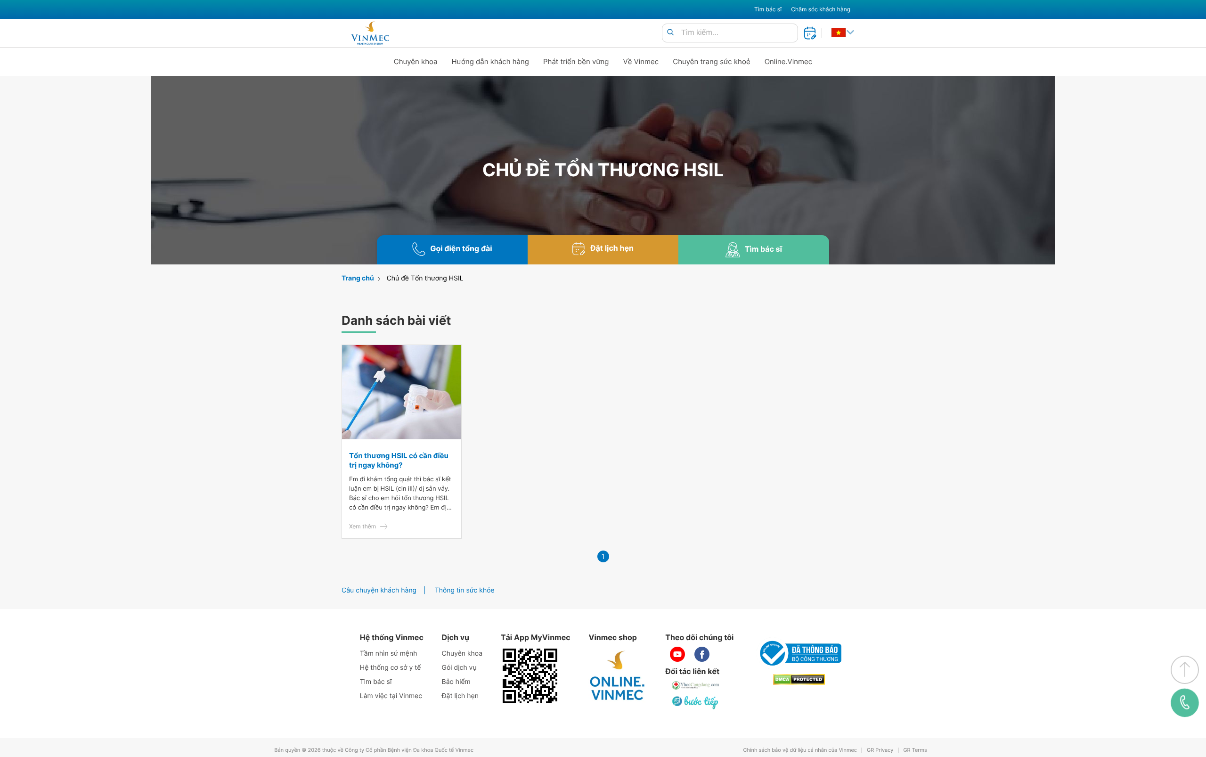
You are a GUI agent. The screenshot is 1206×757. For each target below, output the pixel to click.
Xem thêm (362, 526)
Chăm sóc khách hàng (820, 9)
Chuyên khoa (416, 61)
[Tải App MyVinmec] (530, 676)
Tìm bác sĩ (768, 9)
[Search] (670, 32)
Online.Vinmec (789, 61)
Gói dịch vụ (459, 668)
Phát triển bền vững (576, 61)
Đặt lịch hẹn (460, 696)
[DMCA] (799, 679)
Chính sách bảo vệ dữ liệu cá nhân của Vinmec (800, 750)
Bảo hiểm (456, 682)
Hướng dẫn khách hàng (491, 61)
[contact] (1185, 703)
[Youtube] (677, 654)
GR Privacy (880, 750)
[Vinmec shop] (617, 676)
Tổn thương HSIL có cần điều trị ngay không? (398, 460)
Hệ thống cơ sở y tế (390, 668)
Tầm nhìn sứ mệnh (388, 654)
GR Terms (915, 750)
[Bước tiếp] (696, 702)
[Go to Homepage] (370, 33)
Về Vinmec (641, 61)
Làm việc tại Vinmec (391, 696)
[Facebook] (701, 654)
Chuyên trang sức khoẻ (711, 61)
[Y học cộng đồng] (696, 685)
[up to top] (1185, 670)
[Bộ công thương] (799, 653)
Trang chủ (358, 278)
